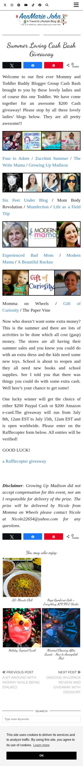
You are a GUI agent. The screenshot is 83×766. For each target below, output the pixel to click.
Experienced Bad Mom (27, 255)
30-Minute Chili (22, 600)
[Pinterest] (18, 5)
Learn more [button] (41, 745)
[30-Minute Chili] (22, 577)
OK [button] (41, 755)
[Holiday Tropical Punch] (22, 627)
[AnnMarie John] (41, 14)
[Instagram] (12, 5)
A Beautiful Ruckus (35, 261)
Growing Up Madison (48, 165)
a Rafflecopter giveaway (24, 461)
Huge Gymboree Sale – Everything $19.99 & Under (61, 602)
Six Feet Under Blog (25, 200)
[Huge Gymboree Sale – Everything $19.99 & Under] (61, 577)
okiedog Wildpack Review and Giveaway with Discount (63, 682)
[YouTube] (26, 5)
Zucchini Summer (51, 158)
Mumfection (38, 206)
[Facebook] (40, 5)
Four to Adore (15, 158)
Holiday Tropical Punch (22, 650)
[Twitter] (5, 5)
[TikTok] (33, 5)
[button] (77, 5)
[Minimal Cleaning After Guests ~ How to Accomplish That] (61, 627)
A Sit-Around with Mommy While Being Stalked (21, 679)
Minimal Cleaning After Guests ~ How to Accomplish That (61, 654)
